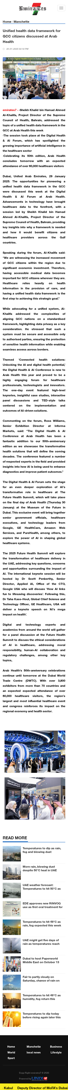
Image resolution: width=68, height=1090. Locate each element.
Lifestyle (56, 1052)
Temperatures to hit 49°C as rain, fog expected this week (42, 923)
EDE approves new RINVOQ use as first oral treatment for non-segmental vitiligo (43, 906)
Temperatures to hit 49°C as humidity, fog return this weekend (42, 998)
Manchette (21, 21)
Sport (11, 1057)
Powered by (25, 1078)
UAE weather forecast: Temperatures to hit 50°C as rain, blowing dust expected (42, 888)
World (11, 1052)
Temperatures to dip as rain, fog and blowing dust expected (42, 851)
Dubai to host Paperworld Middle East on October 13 (41, 960)
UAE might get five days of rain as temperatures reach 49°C (41, 943)
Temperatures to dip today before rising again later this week (42, 1016)
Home (7, 21)
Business (56, 1046)
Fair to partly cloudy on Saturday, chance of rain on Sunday (41, 980)
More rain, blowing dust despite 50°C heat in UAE (40, 868)
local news (34, 1052)
